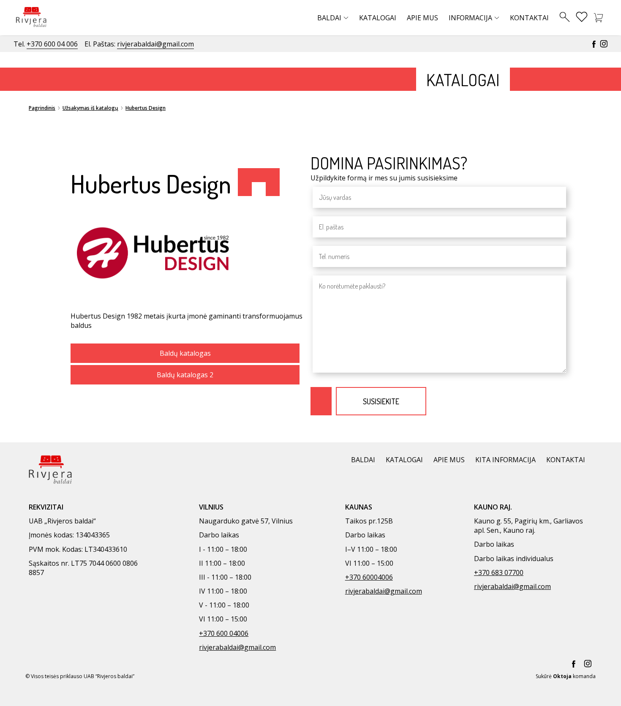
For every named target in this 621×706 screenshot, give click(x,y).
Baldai (329, 17)
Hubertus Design (145, 108)
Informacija (470, 17)
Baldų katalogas (185, 353)
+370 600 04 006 (52, 44)
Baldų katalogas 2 (185, 374)
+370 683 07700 (498, 572)
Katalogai (377, 17)
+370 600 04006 (223, 633)
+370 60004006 (369, 577)
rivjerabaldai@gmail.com (155, 44)
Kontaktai (529, 17)
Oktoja (562, 676)
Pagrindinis (42, 108)
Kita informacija (505, 459)
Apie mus (422, 17)
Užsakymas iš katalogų (90, 108)
